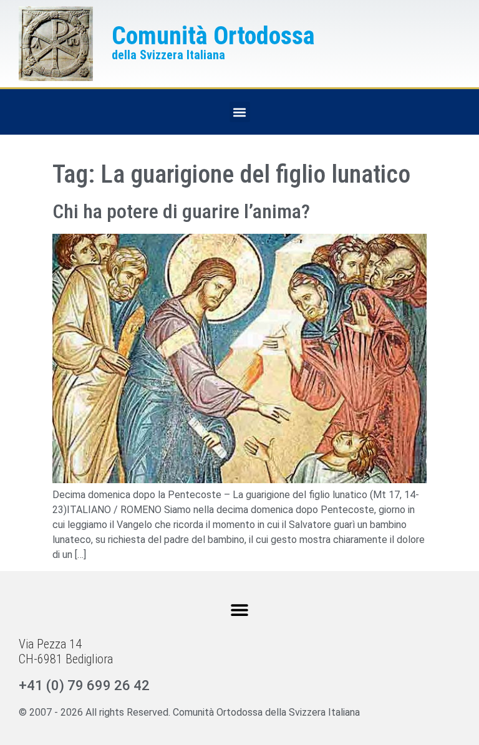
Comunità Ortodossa (213, 35)
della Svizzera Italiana (168, 54)
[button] (240, 112)
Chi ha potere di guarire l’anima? (181, 211)
